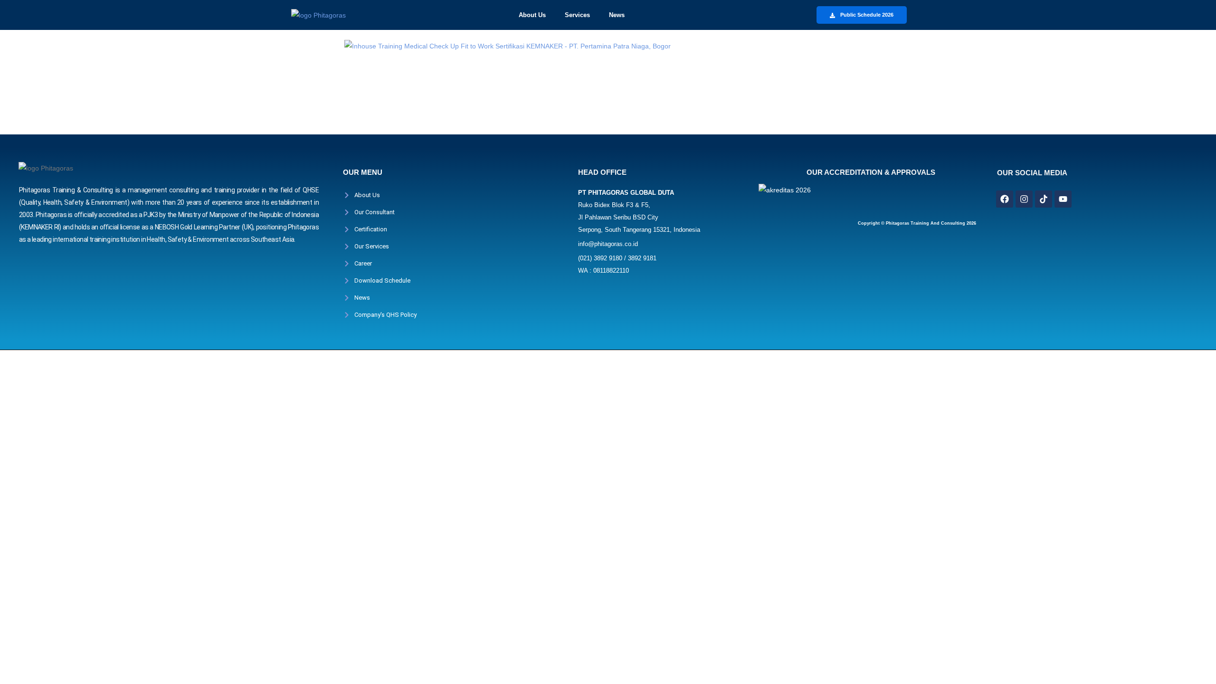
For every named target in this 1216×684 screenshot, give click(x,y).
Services (577, 15)
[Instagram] (1024, 199)
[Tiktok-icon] (1043, 199)
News (617, 15)
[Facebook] (1004, 199)
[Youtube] (1063, 199)
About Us (532, 15)
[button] (537, 15)
